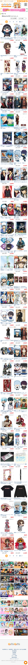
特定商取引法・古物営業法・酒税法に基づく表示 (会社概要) (14, 649)
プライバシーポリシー (14, 658)
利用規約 (14, 654)
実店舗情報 (14, 650)
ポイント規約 (14, 655)
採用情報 (14, 652)
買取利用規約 (14, 657)
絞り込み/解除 (13, 18)
